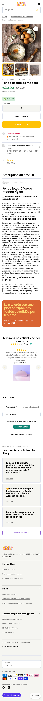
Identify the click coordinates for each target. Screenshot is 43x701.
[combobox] (20, 10)
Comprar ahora (20, 124)
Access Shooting (19, 558)
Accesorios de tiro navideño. (22, 17)
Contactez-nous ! (10, 650)
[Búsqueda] (36, 9)
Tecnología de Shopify (11, 561)
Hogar (4, 17)
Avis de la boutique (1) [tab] (29, 411)
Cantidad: (6, 103)
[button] (3, 4)
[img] (15, 348)
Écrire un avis (20, 431)
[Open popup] (37, 147)
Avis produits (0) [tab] (11, 411)
